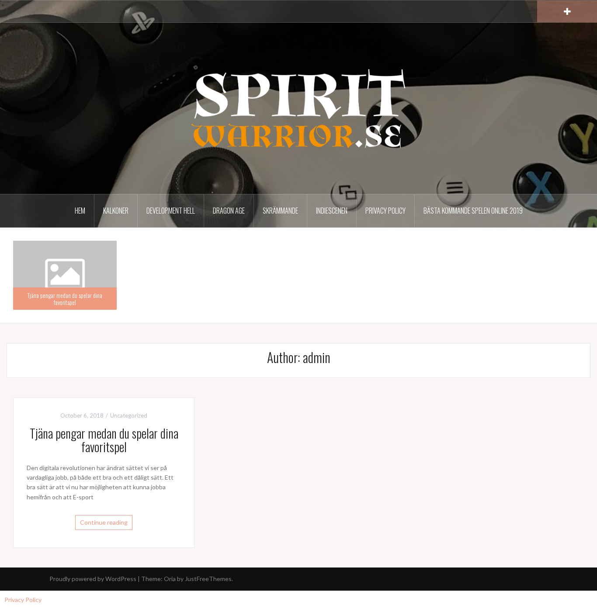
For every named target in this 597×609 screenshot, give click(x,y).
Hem (80, 210)
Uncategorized (128, 415)
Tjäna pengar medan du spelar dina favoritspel (65, 298)
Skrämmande (280, 210)
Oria (170, 578)
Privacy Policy (385, 210)
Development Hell (170, 210)
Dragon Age (229, 210)
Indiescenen (331, 210)
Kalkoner (115, 210)
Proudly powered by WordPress (92, 578)
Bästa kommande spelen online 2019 (473, 210)
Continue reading (104, 522)
